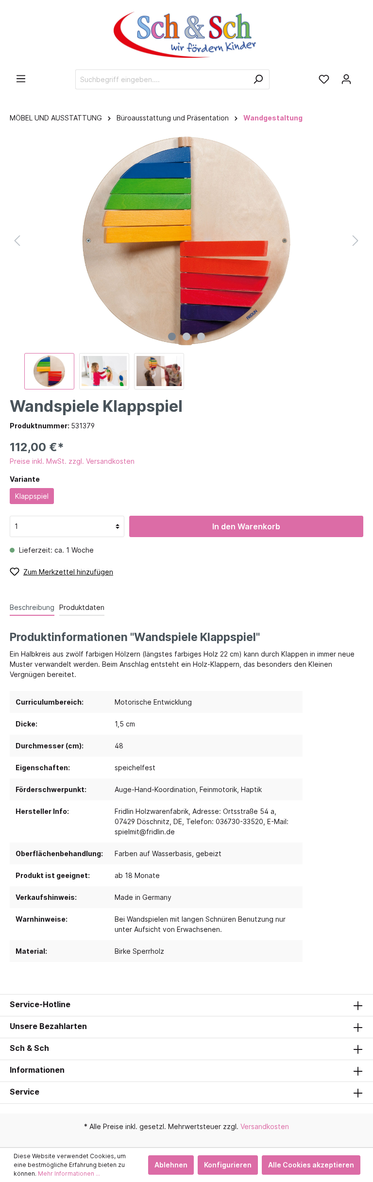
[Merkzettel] (324, 79)
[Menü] (21, 78)
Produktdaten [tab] (81, 607)
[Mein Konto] (346, 79)
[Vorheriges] (17, 240)
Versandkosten (264, 1126)
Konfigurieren (228, 1165)
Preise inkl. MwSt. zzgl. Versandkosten (72, 461)
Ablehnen (170, 1165)
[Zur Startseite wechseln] (186, 35)
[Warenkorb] (360, 76)
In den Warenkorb (246, 526)
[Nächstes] (355, 240)
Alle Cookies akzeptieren (311, 1165)
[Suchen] (258, 79)
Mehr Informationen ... (69, 1173)
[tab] (32, 607)
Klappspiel (32, 496)
